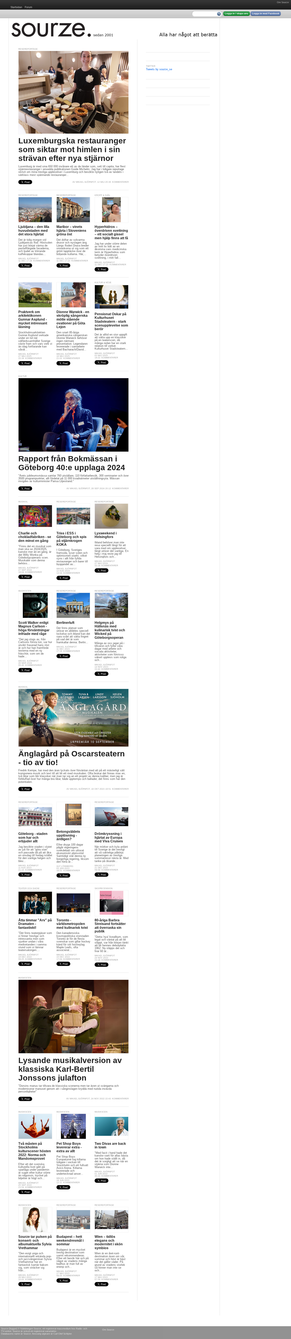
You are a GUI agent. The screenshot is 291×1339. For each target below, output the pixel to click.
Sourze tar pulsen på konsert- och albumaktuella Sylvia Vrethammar (35, 1242)
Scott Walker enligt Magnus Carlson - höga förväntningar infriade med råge (33, 628)
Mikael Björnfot (86, 182)
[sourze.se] (114, 28)
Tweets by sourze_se (159, 69)
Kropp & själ (102, 195)
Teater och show (28, 888)
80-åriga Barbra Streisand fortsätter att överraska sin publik (110, 925)
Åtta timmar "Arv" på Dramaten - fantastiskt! (35, 923)
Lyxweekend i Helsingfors (106, 535)
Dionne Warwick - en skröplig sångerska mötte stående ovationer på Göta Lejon (72, 319)
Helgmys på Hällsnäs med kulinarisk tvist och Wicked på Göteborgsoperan (110, 630)
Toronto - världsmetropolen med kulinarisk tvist (72, 923)
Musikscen (24, 591)
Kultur (22, 376)
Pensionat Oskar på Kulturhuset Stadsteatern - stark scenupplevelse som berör (111, 321)
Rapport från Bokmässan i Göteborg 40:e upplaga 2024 (71, 463)
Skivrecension (103, 888)
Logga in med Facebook (265, 13)
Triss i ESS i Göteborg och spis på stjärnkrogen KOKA (71, 538)
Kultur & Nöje (103, 282)
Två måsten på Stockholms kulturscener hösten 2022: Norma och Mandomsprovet (34, 1151)
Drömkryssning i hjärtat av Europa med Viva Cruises (109, 837)
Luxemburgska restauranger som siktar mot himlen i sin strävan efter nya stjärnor (72, 149)
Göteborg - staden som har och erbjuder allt (33, 837)
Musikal (23, 501)
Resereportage (28, 49)
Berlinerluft (65, 622)
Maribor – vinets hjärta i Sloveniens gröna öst (71, 230)
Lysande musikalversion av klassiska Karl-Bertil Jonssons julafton (70, 1069)
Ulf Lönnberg (64, 866)
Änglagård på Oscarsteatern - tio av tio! (71, 758)
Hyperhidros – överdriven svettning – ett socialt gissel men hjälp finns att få (111, 232)
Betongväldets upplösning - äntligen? (68, 835)
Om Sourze (283, 2)
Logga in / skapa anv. (236, 13)
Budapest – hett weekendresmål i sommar (70, 1240)
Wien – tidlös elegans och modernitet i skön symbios (109, 1242)
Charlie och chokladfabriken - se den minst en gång (34, 537)
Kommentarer (120, 182)
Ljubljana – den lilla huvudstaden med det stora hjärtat (33, 230)
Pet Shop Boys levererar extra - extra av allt (69, 1147)
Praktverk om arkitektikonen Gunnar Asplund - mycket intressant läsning (32, 319)
